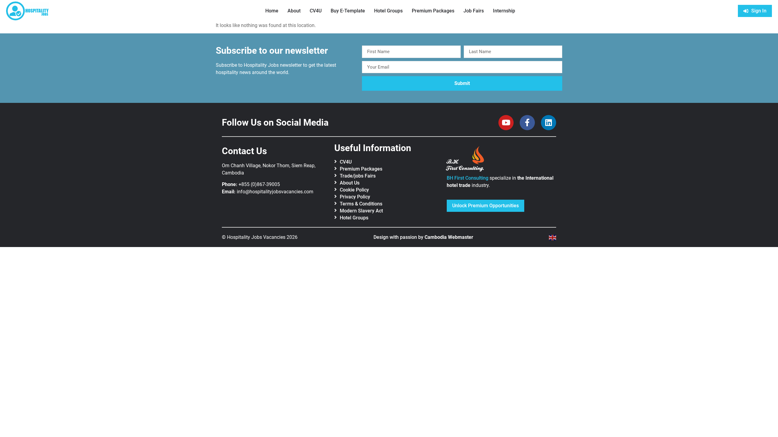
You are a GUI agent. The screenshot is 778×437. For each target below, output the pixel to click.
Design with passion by (423, 237)
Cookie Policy (354, 190)
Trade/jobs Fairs (358, 176)
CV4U (316, 11)
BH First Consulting (467, 178)
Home (271, 11)
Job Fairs (473, 11)
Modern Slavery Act (361, 211)
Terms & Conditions (361, 204)
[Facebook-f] (527, 122)
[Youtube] (506, 122)
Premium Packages (433, 11)
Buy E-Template (348, 11)
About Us (350, 183)
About (294, 11)
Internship (504, 11)
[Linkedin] (548, 122)
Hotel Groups (388, 11)
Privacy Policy (355, 197)
